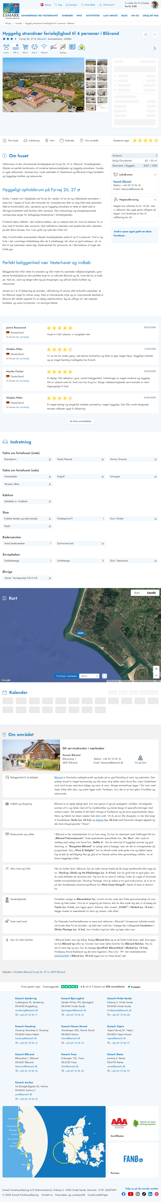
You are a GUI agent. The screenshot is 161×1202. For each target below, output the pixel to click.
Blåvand (41, 39)
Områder (67, 15)
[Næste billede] (154, 48)
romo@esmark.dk (116, 1066)
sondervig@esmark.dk (26, 1010)
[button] (80, 633)
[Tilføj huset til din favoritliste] (154, 34)
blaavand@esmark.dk (112, 762)
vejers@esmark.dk (116, 1038)
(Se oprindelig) (22, 337)
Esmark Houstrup (25, 1026)
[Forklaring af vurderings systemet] (10, 39)
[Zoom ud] (156, 675)
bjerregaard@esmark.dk (73, 1010)
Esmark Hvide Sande (119, 998)
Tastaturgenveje (113, 681)
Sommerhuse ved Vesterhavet (39, 15)
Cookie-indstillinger (98, 1195)
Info (79, 15)
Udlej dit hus (150, 15)
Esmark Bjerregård (72, 998)
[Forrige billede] (8, 85)
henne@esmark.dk (70, 1038)
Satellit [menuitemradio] (151, 592)
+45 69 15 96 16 (112, 759)
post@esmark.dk (23, 1094)
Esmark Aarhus (24, 1082)
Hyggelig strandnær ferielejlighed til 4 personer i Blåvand (49, 23)
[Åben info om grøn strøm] (81, 48)
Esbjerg (100, 820)
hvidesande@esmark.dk (119, 1010)
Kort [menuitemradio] (137, 592)
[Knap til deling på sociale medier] (146, 34)
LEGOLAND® (61, 956)
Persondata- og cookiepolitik (70, 1195)
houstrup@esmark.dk (26, 1038)
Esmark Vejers (115, 1026)
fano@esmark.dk (69, 1066)
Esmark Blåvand (122, 181)
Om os (135, 15)
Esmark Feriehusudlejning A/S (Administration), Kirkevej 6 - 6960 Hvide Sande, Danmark (50, 1190)
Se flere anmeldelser (80, 421)
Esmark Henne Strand (74, 1026)
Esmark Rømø (115, 1054)
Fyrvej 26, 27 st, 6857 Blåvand (49, 972)
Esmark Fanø (68, 1054)
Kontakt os (47, 1195)
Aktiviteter (93, 15)
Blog (124, 15)
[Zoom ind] (156, 669)
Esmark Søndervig (26, 998)
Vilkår (158, 681)
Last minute (110, 15)
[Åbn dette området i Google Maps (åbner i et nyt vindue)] (6, 680)
